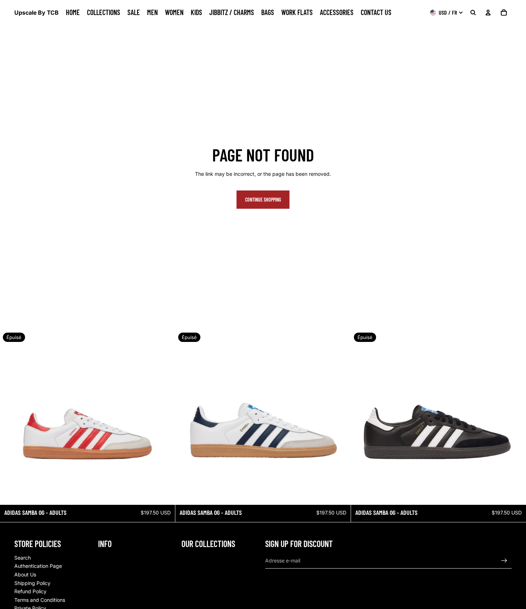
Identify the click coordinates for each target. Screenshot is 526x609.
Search (22, 558)
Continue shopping (263, 200)
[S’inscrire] (504, 560)
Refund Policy (30, 591)
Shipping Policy (32, 583)
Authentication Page (38, 566)
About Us (25, 574)
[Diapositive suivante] (164, 417)
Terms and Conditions (39, 600)
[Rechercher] (473, 12)
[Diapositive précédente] (10, 417)
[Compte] (488, 12)
